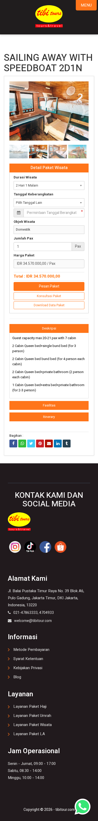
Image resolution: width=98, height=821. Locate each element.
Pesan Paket (49, 286)
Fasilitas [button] (49, 405)
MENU (86, 5)
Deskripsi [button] (49, 328)
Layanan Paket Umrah (32, 715)
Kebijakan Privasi (27, 668)
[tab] (49, 328)
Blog (17, 677)
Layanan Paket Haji (30, 706)
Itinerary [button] (49, 416)
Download (75, 87)
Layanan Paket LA (29, 734)
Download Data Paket (49, 305)
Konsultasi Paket (49, 296)
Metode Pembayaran (31, 649)
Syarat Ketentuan (28, 659)
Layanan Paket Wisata (32, 725)
